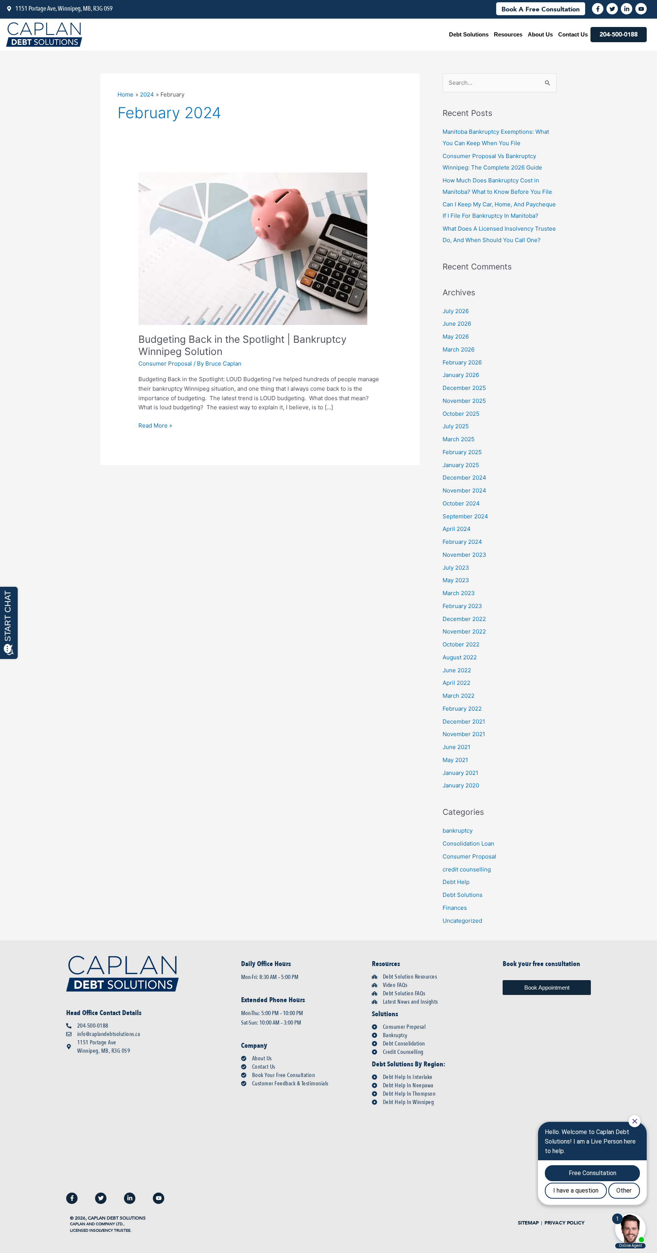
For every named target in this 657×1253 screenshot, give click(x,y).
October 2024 (461, 503)
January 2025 (461, 465)
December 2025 (464, 387)
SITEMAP (528, 1223)
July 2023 (456, 567)
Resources (508, 34)
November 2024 (464, 490)
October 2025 (461, 413)
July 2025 (456, 426)
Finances (455, 907)
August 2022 (460, 657)
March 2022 (458, 695)
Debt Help (456, 881)
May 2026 (456, 336)
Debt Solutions (469, 34)
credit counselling (467, 869)
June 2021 (456, 747)
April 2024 (457, 528)
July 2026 (456, 311)
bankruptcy (458, 830)
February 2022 (462, 708)
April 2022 (456, 682)
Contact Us (573, 34)
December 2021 (464, 721)
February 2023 (462, 606)
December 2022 (464, 619)
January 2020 (461, 785)
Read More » (155, 425)
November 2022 (464, 631)
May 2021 (455, 760)
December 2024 (464, 477)
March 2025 (458, 439)
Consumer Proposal (165, 363)
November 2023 (464, 554)
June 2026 (457, 323)
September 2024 (465, 516)
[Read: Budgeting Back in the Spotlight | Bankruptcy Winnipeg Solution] (252, 248)
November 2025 (464, 400)
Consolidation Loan (468, 843)
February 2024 (462, 541)
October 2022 (461, 644)
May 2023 (456, 580)
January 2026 (461, 375)
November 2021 (464, 734)
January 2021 (460, 772)
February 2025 (462, 452)
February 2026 (462, 362)
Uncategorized (462, 920)
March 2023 (459, 593)
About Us (540, 34)
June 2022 (457, 670)
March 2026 (458, 349)
